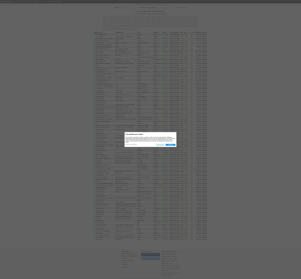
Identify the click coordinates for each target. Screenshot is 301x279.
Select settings (160, 144)
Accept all (170, 144)
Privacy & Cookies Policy (131, 144)
